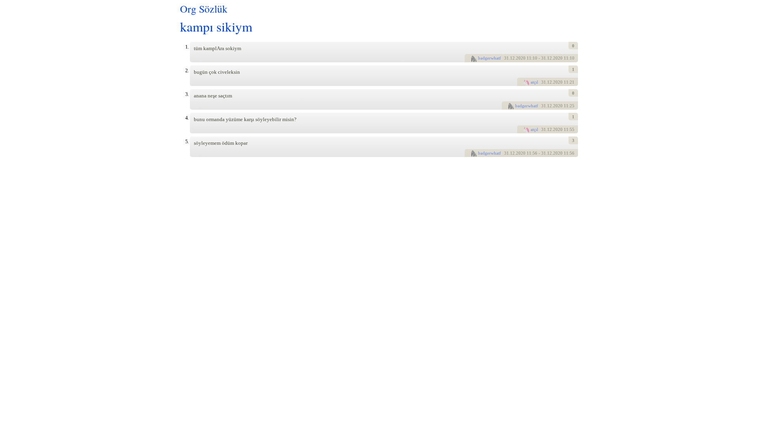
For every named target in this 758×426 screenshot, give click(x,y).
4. (186, 118)
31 (506, 58)
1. (186, 47)
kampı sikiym (216, 26)
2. (186, 70)
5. (186, 141)
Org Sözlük (203, 8)
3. (186, 94)
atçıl (534, 82)
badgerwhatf (489, 58)
